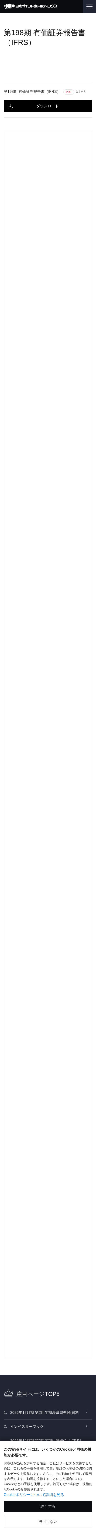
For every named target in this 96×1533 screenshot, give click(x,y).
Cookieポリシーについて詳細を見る (34, 1495)
